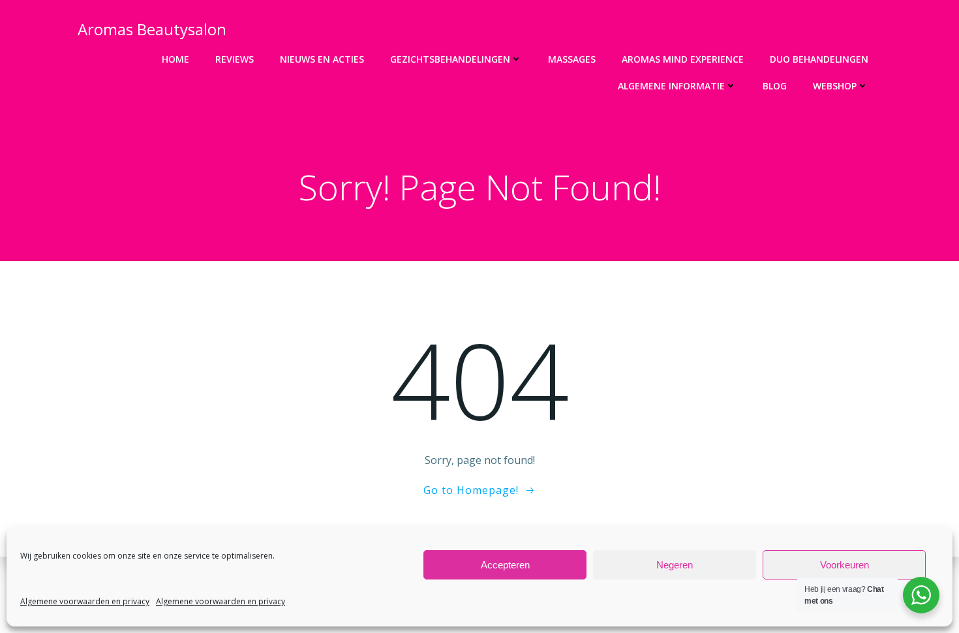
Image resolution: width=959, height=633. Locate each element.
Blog (775, 86)
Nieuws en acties (322, 59)
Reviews (234, 59)
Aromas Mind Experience (683, 59)
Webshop (835, 86)
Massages (572, 59)
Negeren (674, 564)
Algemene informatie (671, 86)
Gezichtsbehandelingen (450, 59)
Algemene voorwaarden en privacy (84, 601)
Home (175, 59)
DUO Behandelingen (819, 59)
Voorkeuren (844, 564)
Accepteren (505, 564)
